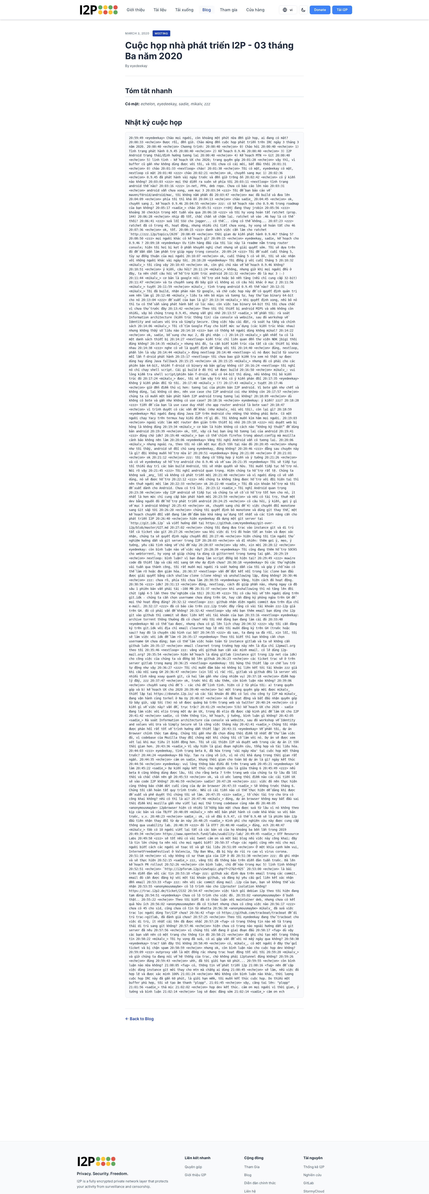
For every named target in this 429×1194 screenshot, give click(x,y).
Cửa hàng (255, 9)
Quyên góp (193, 1167)
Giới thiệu (136, 9)
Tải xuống (184, 9)
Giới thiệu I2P (195, 1175)
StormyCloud (313, 1191)
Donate (320, 10)
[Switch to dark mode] (303, 9)
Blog (206, 9)
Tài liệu (160, 9)
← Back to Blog (139, 1018)
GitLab (308, 1183)
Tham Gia (251, 1167)
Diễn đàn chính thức (260, 1183)
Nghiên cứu (312, 1175)
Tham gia (228, 9)
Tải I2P (342, 10)
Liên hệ (250, 1191)
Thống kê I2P (313, 1167)
